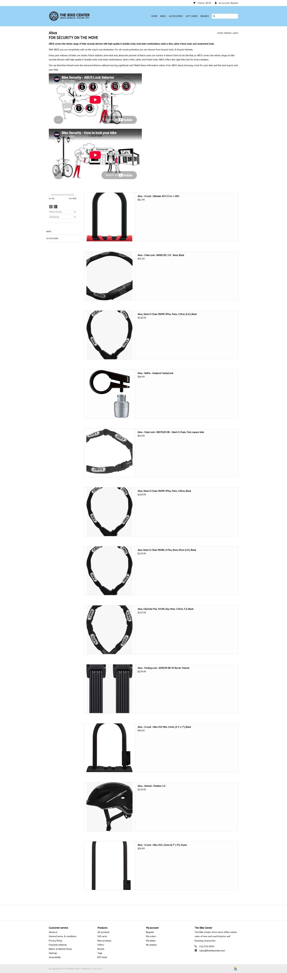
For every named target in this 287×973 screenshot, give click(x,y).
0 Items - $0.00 (204, 3)
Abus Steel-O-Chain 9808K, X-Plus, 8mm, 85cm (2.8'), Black (167, 549)
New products (104, 940)
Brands (205, 16)
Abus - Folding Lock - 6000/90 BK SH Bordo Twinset (163, 667)
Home (154, 16)
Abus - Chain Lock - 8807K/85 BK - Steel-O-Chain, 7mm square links (171, 432)
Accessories (176, 16)
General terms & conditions (62, 936)
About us (53, 932)
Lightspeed (97, 968)
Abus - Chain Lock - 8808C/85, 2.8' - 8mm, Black (161, 255)
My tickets (151, 940)
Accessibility (55, 957)
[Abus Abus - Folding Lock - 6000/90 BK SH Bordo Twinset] (109, 688)
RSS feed (102, 957)
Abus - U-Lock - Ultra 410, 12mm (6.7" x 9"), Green (162, 844)
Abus (235, 33)
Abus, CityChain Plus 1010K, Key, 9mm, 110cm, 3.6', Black (165, 608)
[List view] (55, 207)
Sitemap (53, 953)
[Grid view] (51, 207)
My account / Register (228, 3)
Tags (99, 953)
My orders (151, 936)
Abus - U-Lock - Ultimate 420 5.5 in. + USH (158, 196)
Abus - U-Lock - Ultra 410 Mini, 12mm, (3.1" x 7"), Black (164, 726)
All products (103, 932)
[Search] (214, 16)
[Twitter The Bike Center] (140, 912)
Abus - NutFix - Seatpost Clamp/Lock (155, 373)
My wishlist (151, 944)
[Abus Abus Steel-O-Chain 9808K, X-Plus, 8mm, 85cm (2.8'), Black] (109, 570)
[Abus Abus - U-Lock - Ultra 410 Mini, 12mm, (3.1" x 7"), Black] (109, 747)
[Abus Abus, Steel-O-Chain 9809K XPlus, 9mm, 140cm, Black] (109, 511)
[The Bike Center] (79, 16)
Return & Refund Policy (60, 948)
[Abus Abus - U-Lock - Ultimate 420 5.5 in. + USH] (109, 217)
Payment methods (58, 944)
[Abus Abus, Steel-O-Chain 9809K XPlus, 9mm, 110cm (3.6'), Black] (109, 335)
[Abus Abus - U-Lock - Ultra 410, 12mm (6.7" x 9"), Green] (109, 865)
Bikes (163, 16)
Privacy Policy (55, 940)
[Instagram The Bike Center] (152, 912)
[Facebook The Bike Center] (134, 912)
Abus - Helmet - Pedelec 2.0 (151, 785)
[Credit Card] (234, 968)
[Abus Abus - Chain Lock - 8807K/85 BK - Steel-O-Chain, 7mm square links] (109, 453)
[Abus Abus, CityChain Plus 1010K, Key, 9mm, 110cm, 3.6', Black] (109, 629)
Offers (100, 944)
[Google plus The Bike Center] (146, 912)
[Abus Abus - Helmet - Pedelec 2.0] (109, 806)
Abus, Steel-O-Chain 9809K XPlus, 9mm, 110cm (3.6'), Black (167, 314)
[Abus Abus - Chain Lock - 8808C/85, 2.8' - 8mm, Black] (109, 276)
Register (150, 932)
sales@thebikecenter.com (212, 950)
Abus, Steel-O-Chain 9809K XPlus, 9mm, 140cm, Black (164, 490)
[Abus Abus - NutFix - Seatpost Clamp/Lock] (109, 394)
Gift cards (192, 16)
